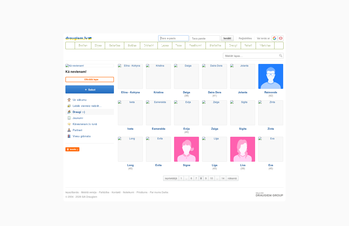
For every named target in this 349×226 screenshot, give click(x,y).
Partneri (77, 130)
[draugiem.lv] (70, 45)
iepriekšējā (171, 178)
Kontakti (116, 192)
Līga (214, 165)
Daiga (186, 92)
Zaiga (214, 129)
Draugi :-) (79, 112)
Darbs (165, 192)
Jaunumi (78, 118)
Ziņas (98, 46)
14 (223, 178)
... (186, 178)
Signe (186, 165)
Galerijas (114, 46)
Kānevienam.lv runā (85, 124)
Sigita (242, 129)
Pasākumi (195, 46)
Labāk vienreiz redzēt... (87, 106)
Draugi (233, 46)
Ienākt (227, 38)
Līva (242, 165)
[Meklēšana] (279, 45)
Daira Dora (214, 92)
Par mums (155, 192)
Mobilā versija (89, 192)
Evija (186, 129)
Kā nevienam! (75, 71)
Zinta (271, 129)
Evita (158, 165)
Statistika (215, 46)
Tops (179, 46)
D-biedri (149, 46)
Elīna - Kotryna (130, 92)
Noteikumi (128, 192)
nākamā (232, 178)
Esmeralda (158, 129)
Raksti (248, 46)
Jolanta (242, 92)
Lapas (165, 46)
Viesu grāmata (81, 136)
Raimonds (270, 92)
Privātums (142, 192)
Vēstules (265, 46)
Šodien (83, 46)
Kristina (158, 92)
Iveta (130, 129)
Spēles (132, 46)
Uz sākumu (80, 100)
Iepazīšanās (72, 192)
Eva (270, 165)
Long (130, 165)
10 (211, 178)
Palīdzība (104, 192)
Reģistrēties (245, 38)
